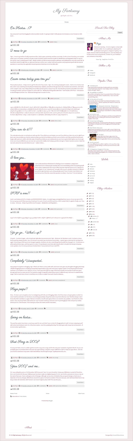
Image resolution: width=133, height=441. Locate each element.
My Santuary (66, 11)
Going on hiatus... (21, 317)
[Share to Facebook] (18, 45)
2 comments (46, 149)
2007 (54, 386)
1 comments (46, 70)
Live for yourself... (94, 142)
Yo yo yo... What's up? (25, 233)
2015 (91, 196)
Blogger (51, 400)
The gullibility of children (96, 92)
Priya (98, 43)
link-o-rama (58, 121)
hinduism (92, 171)
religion (92, 182)
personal (56, 98)
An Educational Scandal (96, 99)
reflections (64, 386)
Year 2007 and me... (25, 366)
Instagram (92, 73)
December (94, 216)
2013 (91, 201)
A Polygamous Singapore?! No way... (99, 149)
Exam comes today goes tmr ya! (30, 79)
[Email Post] (11, 45)
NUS (55, 209)
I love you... (18, 158)
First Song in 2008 (24, 342)
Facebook (92, 75)
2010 (91, 209)
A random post (94, 86)
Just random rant (94, 114)
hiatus (55, 42)
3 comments (42, 280)
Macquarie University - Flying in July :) (108, 106)
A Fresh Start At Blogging (96, 121)
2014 (91, 198)
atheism (92, 169)
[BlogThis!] (15, 45)
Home (66, 22)
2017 (91, 193)
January (93, 229)
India (91, 164)
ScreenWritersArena (118, 435)
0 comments (43, 42)
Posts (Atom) (23, 396)
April (92, 227)
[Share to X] (16, 45)
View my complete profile (104, 59)
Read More (80, 38)
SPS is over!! (20, 193)
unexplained (61, 280)
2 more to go (18, 51)
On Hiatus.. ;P (20, 28)
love (55, 184)
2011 (91, 206)
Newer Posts (13, 393)
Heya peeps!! (19, 289)
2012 (91, 204)
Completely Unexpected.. (26, 261)
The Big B (100, 134)
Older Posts (81, 393)
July (92, 224)
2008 (91, 214)
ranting (92, 180)
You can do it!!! (21, 129)
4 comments (42, 357)
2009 (91, 211)
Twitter (91, 70)
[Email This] (13, 45)
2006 (91, 235)
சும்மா (56, 224)
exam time (59, 70)
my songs (55, 357)
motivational (59, 149)
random (65, 184)
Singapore (92, 166)
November (94, 222)
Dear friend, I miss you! (96, 128)
